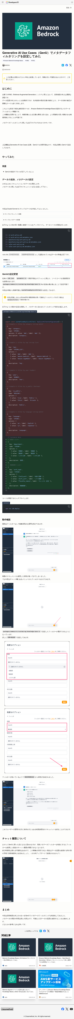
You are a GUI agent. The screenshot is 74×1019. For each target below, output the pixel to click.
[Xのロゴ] (67, 1009)
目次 (67, 7)
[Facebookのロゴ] (62, 1009)
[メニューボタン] (3, 2)
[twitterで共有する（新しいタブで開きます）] (70, 65)
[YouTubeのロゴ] (71, 1009)
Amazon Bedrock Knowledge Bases (13, 60)
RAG (33, 60)
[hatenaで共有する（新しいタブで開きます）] (63, 65)
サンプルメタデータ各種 (12, 220)
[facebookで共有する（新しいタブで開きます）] (67, 65)
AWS (27, 60)
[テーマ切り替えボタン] (72, 2)
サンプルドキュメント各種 (13, 214)
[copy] (69, 231)
